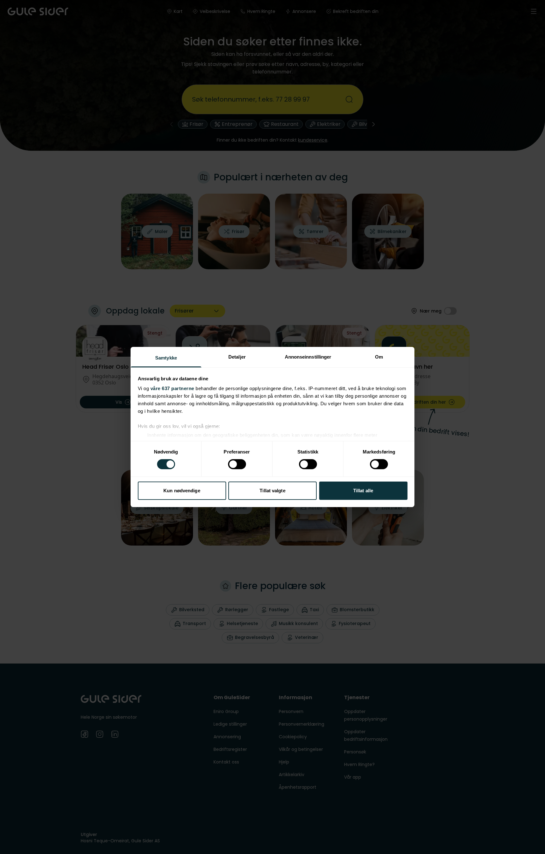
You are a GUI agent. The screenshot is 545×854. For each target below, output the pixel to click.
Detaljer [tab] (237, 357)
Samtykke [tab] (166, 357)
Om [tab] (379, 357)
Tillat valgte (272, 490)
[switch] (237, 464)
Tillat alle (363, 490)
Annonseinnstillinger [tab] (308, 357)
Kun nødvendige (181, 490)
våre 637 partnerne (172, 388)
